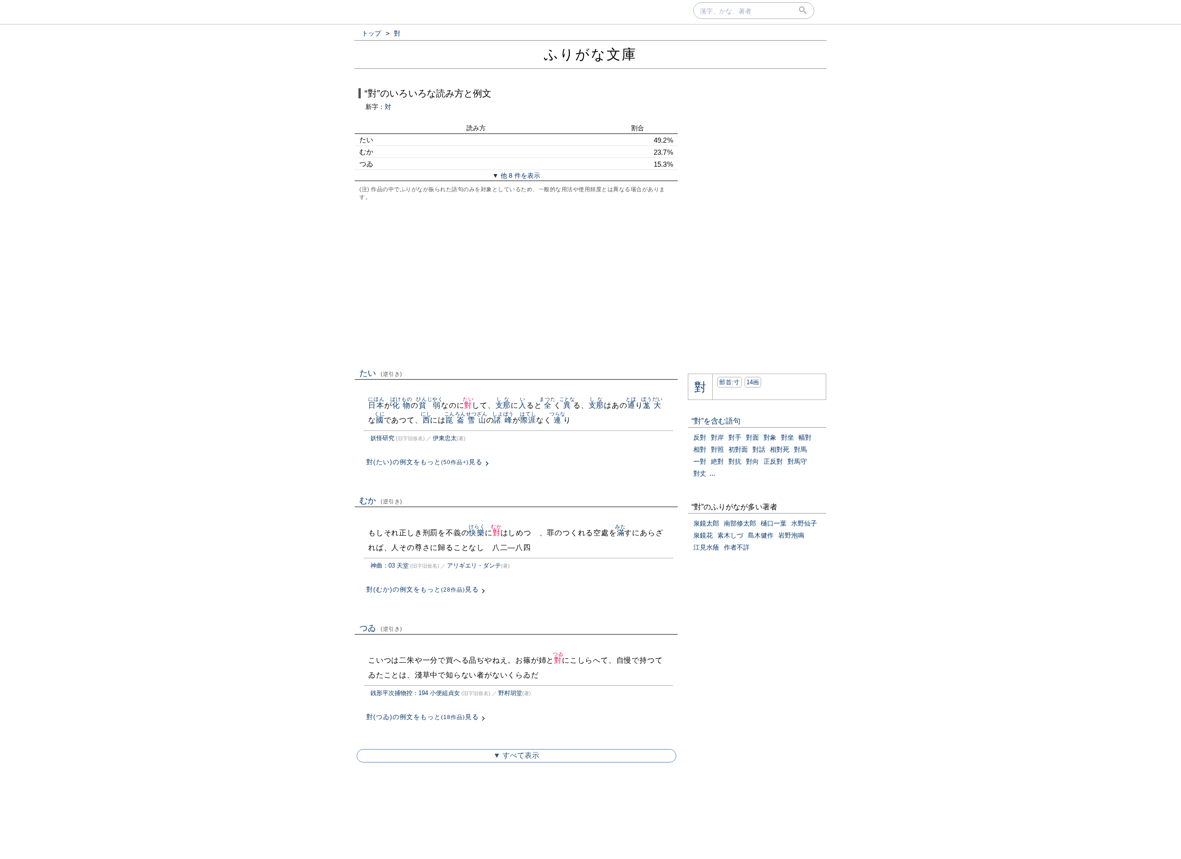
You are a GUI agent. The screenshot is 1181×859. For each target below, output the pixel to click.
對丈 (699, 473)
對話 (758, 449)
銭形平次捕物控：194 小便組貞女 (415, 693)
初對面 (738, 449)
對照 (717, 449)
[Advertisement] (516, 283)
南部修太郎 (740, 523)
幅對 (805, 437)
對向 (752, 461)
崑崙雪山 (466, 420)
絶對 (717, 461)
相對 (699, 449)
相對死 (779, 449)
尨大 (652, 405)
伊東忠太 (445, 438)
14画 (752, 382)
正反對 (773, 461)
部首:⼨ (729, 382)
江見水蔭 (706, 547)
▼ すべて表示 (516, 755)
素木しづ (730, 535)
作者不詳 (737, 547)
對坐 (787, 437)
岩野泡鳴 (791, 535)
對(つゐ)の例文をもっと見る (422, 716)
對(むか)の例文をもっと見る (422, 589)
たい (380, 373)
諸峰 (503, 420)
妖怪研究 (382, 438)
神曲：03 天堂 (389, 565)
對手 (734, 437)
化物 (401, 405)
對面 (752, 437)
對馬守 (797, 461)
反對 (699, 437)
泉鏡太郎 (706, 523)
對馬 (800, 449)
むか (380, 500)
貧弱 (429, 405)
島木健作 (761, 535)
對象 (769, 437)
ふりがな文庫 (590, 54)
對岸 (717, 437)
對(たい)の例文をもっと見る (424, 462)
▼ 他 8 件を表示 (516, 175)
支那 (503, 405)
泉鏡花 (703, 535)
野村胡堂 (510, 693)
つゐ (380, 628)
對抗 (734, 461)
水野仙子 (804, 523)
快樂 (477, 533)
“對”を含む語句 (716, 421)
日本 (376, 405)
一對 (699, 461)
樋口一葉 (774, 523)
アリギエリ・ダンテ (474, 565)
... (712, 473)
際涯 (528, 420)
